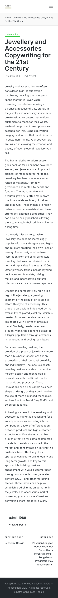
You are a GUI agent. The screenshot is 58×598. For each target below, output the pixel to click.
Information (12, 34)
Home (8, 17)
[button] (17, 524)
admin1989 (17, 518)
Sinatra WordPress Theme (29, 591)
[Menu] (51, 7)
